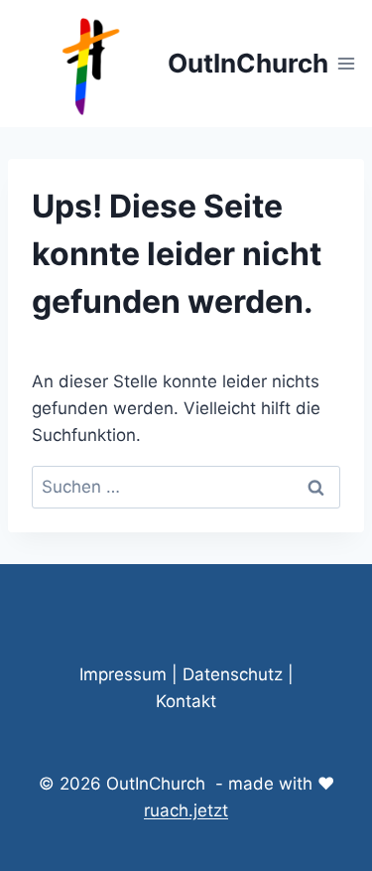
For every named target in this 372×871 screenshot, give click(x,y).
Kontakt (186, 701)
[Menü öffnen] (346, 63)
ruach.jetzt (186, 810)
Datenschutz (233, 674)
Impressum (123, 674)
